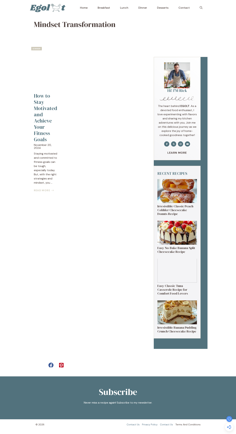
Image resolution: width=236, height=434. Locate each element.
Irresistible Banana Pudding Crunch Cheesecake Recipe (176, 329)
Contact (184, 8)
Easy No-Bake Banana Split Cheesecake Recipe (176, 250)
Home (84, 8)
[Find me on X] (173, 144)
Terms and (181, 424)
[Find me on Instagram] (180, 144)
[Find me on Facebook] (166, 144)
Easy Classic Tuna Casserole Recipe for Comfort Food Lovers (172, 289)
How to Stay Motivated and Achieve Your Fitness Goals (45, 117)
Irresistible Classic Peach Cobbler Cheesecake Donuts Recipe (175, 210)
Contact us (133, 424)
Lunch (124, 8)
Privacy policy (150, 424)
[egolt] (49, 8)
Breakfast (104, 8)
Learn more (177, 153)
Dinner (142, 8)
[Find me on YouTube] (187, 144)
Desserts (162, 8)
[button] (201, 8)
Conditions (194, 424)
